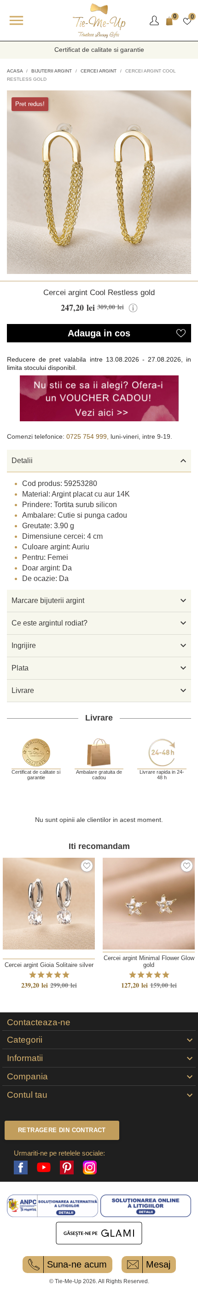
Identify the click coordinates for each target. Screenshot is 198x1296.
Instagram (90, 1167)
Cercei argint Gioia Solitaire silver (49, 964)
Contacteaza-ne (38, 1022)
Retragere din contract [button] (62, 1130)
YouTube (44, 1167)
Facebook (21, 1167)
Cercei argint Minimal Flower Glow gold (149, 961)
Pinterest (67, 1167)
